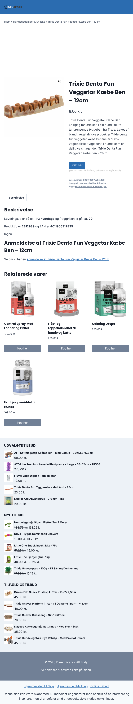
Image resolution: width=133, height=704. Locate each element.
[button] (59, 81)
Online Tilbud (99, 686)
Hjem (7, 21)
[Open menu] (125, 7)
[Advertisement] (66, 50)
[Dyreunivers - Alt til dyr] (13, 7)
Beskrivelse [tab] (16, 197)
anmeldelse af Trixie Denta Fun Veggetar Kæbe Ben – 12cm (68, 259)
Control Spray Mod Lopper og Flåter (18, 326)
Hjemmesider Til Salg (39, 686)
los (105, 186)
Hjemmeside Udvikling (72, 686)
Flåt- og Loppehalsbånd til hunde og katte (62, 328)
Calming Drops (103, 324)
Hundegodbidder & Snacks (29, 21)
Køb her (77, 165)
